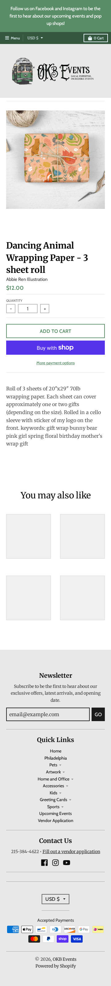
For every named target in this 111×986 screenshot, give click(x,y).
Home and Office (53, 779)
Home (55, 751)
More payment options (55, 362)
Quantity (14, 300)
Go (98, 714)
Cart (99, 38)
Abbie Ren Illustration (26, 279)
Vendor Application (55, 820)
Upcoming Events (55, 813)
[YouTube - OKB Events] (66, 862)
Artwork (53, 772)
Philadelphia (55, 758)
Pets (53, 765)
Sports (53, 806)
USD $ (33, 38)
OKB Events (64, 959)
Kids (53, 793)
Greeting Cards (53, 799)
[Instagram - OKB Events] (55, 862)
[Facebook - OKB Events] (44, 862)
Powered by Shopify (55, 966)
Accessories (53, 785)
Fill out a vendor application (71, 851)
